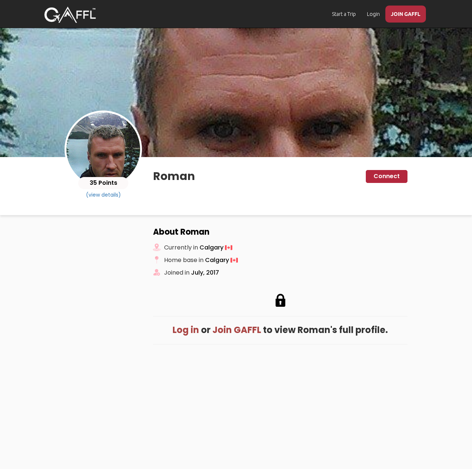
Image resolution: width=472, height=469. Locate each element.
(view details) (103, 194)
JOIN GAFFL (405, 14)
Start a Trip (344, 14)
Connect (387, 176)
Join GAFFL (236, 330)
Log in (186, 330)
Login (373, 14)
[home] (70, 15)
